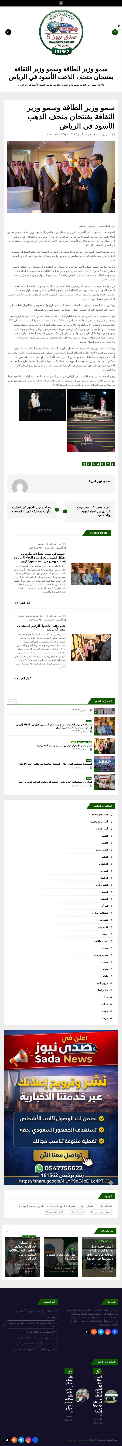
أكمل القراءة (23, 602)
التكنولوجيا (103, 864)
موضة (105, 1018)
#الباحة (105, 1206)
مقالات (105, 1004)
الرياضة (104, 878)
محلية (89, 134)
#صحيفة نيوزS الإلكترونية (41, 1331)
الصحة (105, 892)
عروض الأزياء (101, 983)
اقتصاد (105, 836)
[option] (61, 725)
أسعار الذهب (102, 828)
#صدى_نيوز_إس (100, 1212)
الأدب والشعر (102, 849)
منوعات (104, 1011)
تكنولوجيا (104, 920)
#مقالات (76, 1212)
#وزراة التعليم (53, 1212)
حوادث (105, 934)
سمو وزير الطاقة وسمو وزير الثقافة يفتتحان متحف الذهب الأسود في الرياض (58, 84)
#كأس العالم (24, 1337)
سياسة (105, 962)
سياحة (105, 948)
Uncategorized (99, 814)
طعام (105, 976)
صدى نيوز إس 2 (60, 1264)
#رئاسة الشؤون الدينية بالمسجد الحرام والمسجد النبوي (46, 1206)
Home (101, 84)
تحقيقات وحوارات (100, 913)
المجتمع (104, 899)
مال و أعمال (102, 990)
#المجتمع (34, 1311)
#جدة (50, 1317)
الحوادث (104, 871)
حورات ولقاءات (101, 941)
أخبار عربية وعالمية (34, 615)
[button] (9, 701)
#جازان (86, 1206)
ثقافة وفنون (102, 927)
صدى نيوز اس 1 (103, 134)
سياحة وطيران (101, 955)
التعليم (105, 857)
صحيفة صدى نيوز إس (78, 1440)
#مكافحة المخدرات (28, 1343)
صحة (105, 969)
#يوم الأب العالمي (23, 1349)
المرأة (105, 906)
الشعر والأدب (102, 885)
